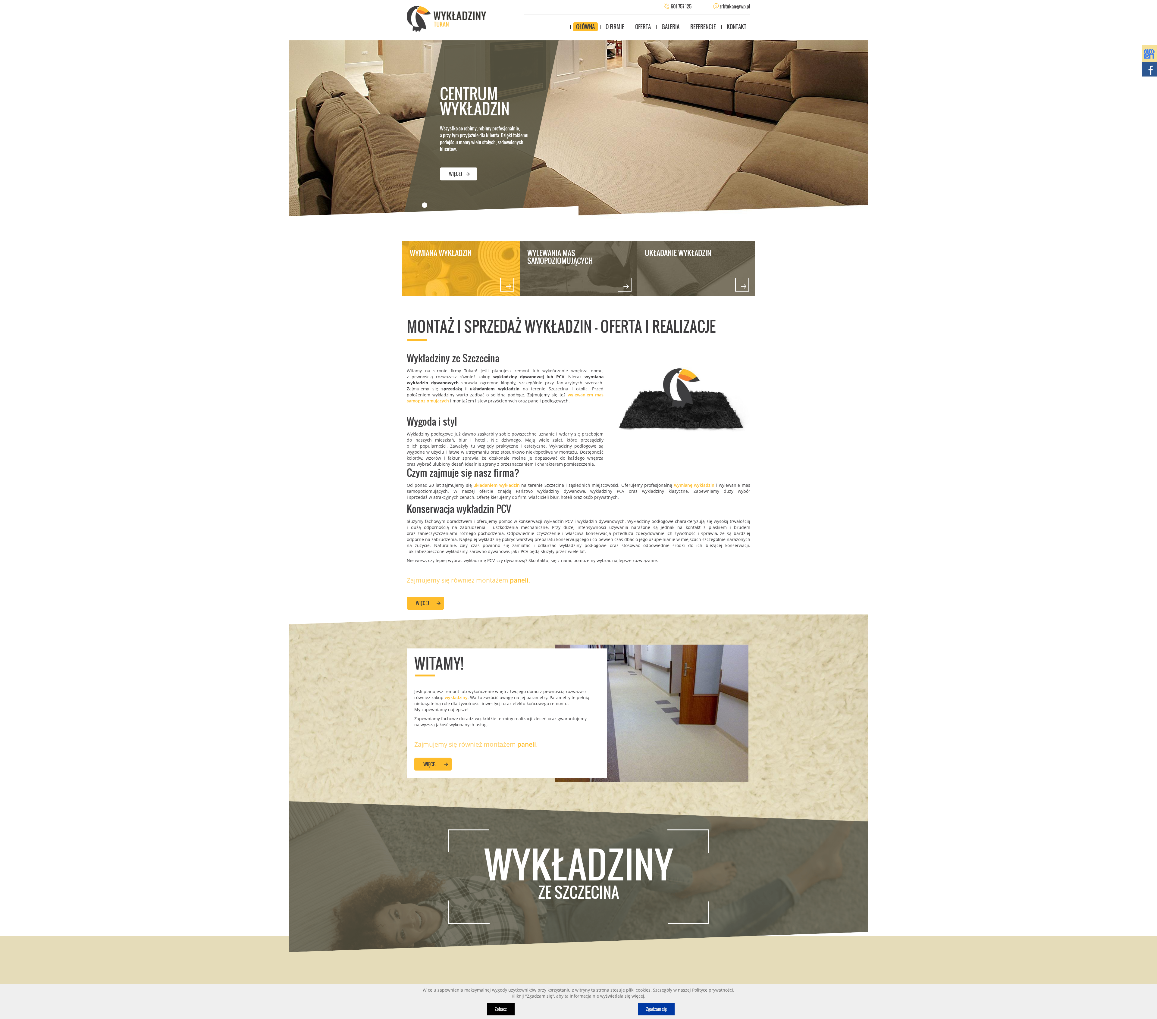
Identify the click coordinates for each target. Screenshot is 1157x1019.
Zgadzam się (656, 1009)
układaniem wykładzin (496, 485)
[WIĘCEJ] (458, 166)
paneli (519, 580)
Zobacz (501, 1009)
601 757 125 (681, 6)
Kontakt (736, 27)
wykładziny (456, 697)
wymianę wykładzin (695, 485)
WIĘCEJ (422, 603)
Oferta (643, 27)
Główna (585, 27)
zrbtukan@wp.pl (734, 6)
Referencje (703, 27)
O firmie (615, 27)
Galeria (670, 27)
